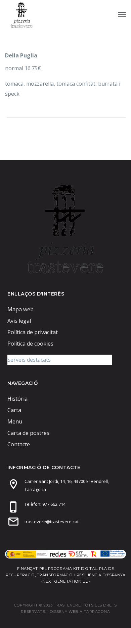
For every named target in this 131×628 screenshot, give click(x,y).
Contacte (18, 444)
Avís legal (19, 320)
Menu (14, 421)
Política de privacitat (32, 332)
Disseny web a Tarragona (80, 611)
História (17, 398)
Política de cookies (30, 343)
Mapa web (20, 309)
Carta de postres (28, 433)
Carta (14, 410)
